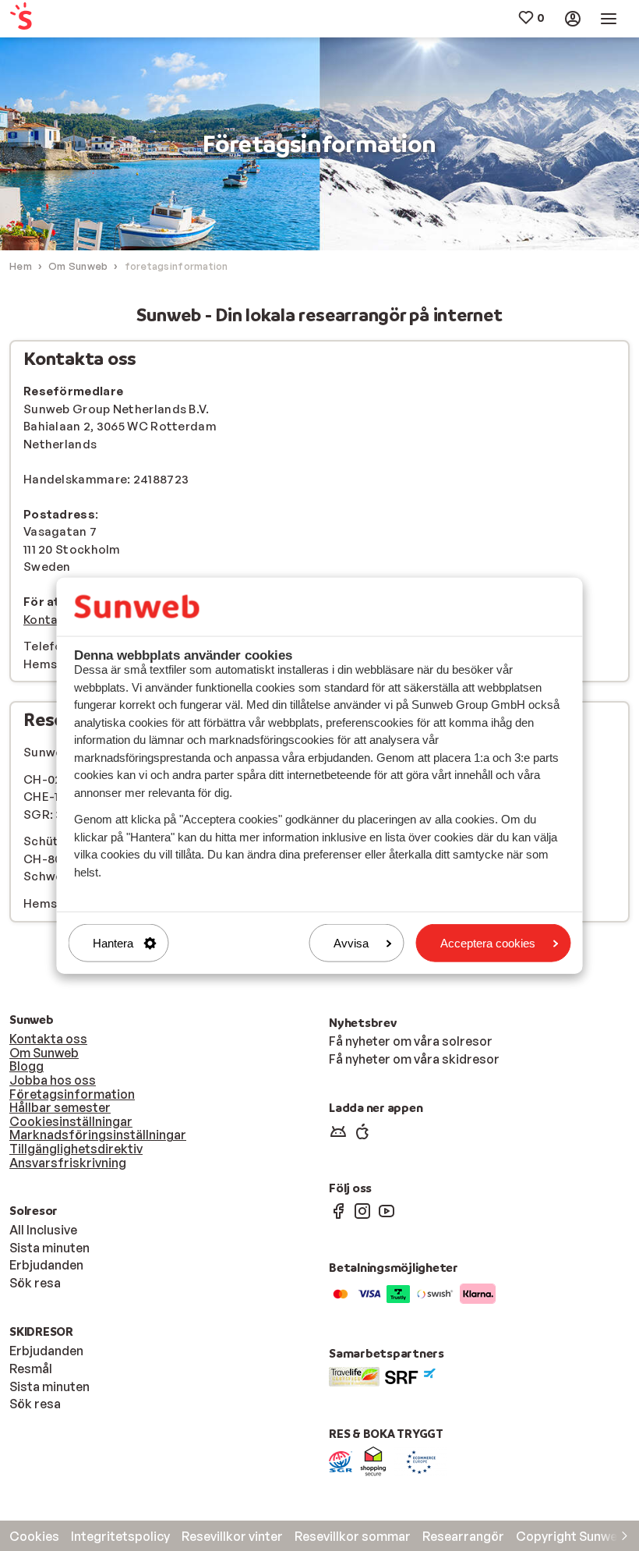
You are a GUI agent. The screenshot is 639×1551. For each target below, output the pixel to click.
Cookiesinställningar (70, 1121)
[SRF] (410, 1375)
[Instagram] (362, 1210)
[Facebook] (338, 1210)
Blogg (26, 1066)
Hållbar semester (60, 1107)
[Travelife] (354, 1375)
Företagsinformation (72, 1094)
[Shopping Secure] (373, 1460)
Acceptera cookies (487, 943)
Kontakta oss (48, 1038)
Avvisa (351, 943)
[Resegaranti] (340, 1460)
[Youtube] (386, 1210)
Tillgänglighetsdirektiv (76, 1148)
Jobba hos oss (52, 1080)
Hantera (113, 943)
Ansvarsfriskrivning (67, 1162)
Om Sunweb (44, 1053)
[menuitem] (60, 19)
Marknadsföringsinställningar (97, 1134)
